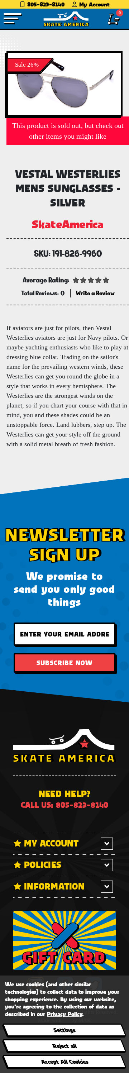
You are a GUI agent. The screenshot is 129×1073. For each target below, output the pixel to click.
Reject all (64, 1045)
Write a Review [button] (95, 293)
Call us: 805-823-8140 (64, 804)
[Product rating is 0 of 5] (91, 279)
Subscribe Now (64, 662)
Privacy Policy (64, 1014)
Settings (64, 1030)
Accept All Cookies (64, 1061)
